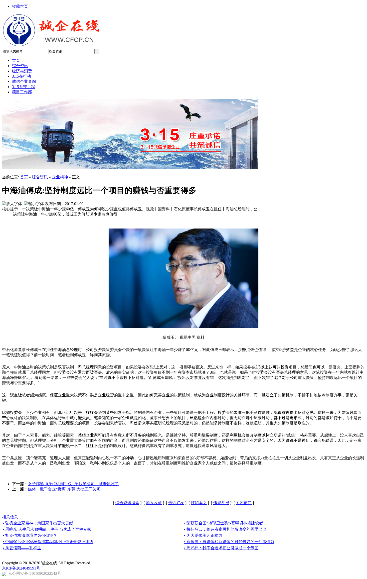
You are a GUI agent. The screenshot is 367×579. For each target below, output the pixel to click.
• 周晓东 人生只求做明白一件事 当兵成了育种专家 (47, 529)
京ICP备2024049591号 (21, 568)
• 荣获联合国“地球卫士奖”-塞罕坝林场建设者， (225, 523)
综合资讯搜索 (127, 503)
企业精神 (60, 177)
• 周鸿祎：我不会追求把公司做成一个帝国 (221, 548)
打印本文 (199, 503)
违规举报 (221, 503)
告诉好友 (176, 503)
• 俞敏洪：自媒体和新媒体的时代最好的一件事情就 (229, 542)
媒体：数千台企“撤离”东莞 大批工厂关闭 (64, 489)
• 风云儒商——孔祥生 (22, 548)
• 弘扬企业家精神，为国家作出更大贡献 (38, 523)
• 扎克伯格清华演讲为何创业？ (30, 535)
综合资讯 (40, 177)
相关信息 (10, 517)
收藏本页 (20, 6)
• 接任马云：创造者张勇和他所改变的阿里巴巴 (225, 529)
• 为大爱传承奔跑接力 (203, 535)
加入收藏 (154, 503)
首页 (24, 177)
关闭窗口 (244, 503)
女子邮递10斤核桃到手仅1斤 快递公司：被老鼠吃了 (73, 484)
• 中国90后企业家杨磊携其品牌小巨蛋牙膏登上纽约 (48, 542)
